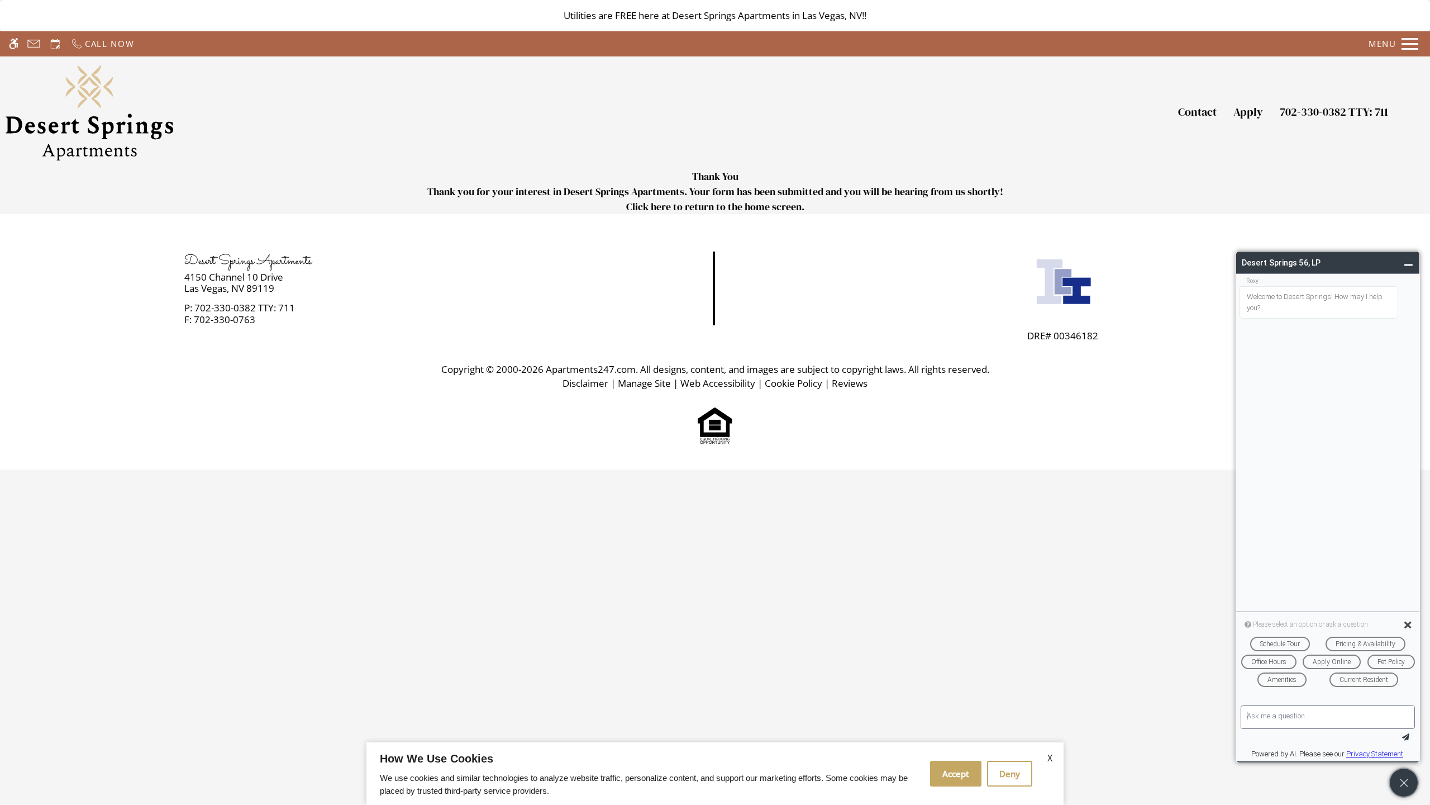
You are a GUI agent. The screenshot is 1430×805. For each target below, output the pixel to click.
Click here (648, 207)
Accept (955, 773)
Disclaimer (585, 383)
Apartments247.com (591, 369)
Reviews (849, 383)
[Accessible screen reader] (13, 44)
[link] (357, 283)
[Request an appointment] (55, 44)
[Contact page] (33, 44)
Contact (1197, 112)
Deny (1009, 773)
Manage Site (644, 383)
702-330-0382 (1334, 112)
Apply (1248, 112)
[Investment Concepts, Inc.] (1063, 284)
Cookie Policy (793, 383)
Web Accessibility (717, 383)
